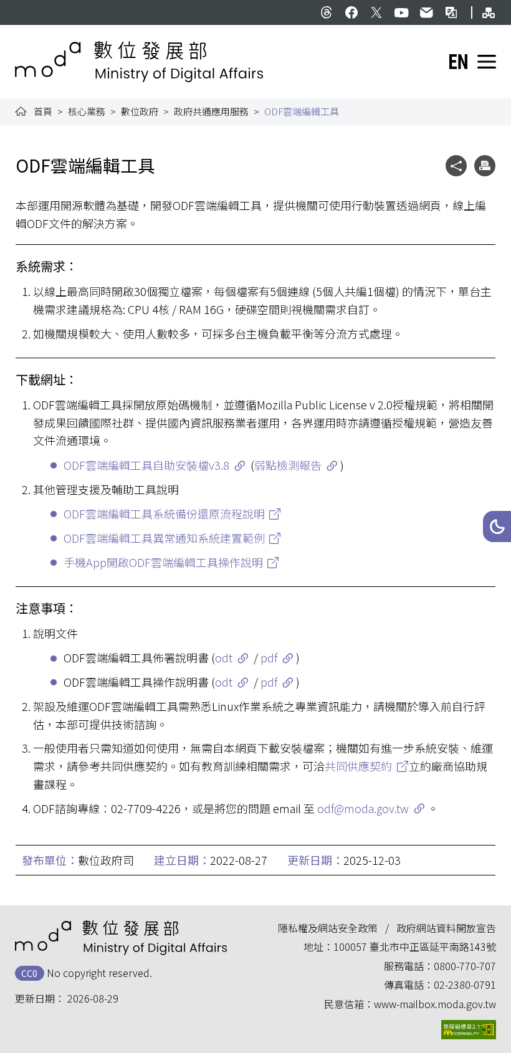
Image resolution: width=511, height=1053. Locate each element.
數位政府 (139, 111)
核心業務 (86, 111)
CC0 (29, 972)
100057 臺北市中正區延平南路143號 (414, 946)
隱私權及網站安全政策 (328, 927)
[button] (497, 526)
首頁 (43, 111)
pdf (268, 657)
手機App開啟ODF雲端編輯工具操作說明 (163, 562)
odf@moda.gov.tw (363, 808)
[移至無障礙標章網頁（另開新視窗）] (468, 1029)
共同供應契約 (358, 766)
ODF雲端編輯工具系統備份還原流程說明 (164, 513)
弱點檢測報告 (288, 465)
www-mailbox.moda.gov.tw (435, 1003)
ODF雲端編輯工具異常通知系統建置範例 (164, 538)
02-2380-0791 (465, 984)
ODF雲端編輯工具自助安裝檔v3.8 (146, 465)
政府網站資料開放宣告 (446, 927)
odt (223, 657)
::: (23, 7)
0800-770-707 (465, 965)
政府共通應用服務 (211, 111)
